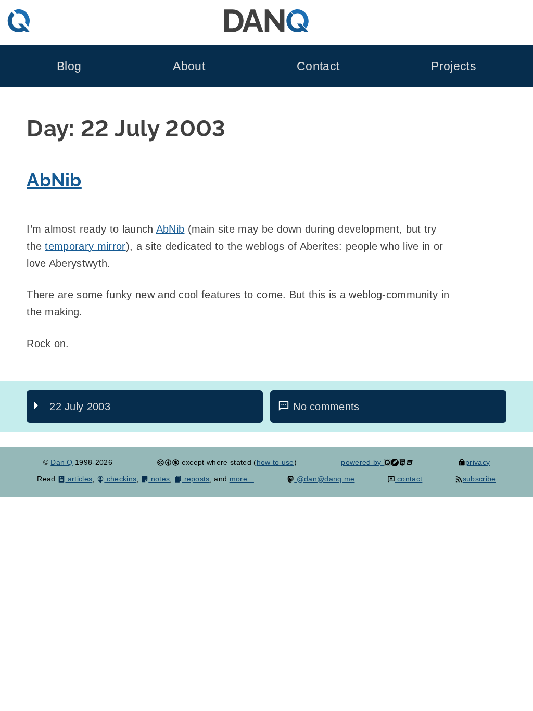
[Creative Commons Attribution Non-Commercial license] (168, 462)
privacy (477, 462)
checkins (120, 479)
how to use (275, 462)
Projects (453, 66)
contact (408, 479)
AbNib (54, 180)
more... (242, 479)
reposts (196, 479)
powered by (362, 462)
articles (78, 479)
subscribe (479, 479)
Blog (69, 66)
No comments (326, 406)
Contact (318, 66)
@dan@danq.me (324, 479)
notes (159, 479)
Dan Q (61, 462)
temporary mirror (85, 246)
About (189, 66)
